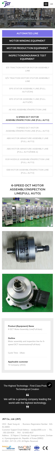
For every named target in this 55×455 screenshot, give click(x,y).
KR (51, 4)
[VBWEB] (8, 4)
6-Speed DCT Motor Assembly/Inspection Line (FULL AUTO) (27, 118)
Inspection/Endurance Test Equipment (27, 57)
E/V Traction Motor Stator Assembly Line (28, 79)
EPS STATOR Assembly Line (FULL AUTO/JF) (27, 100)
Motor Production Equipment (27, 48)
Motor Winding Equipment (27, 40)
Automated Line (27, 33)
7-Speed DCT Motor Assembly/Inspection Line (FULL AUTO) (27, 129)
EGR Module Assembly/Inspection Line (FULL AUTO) (28, 161)
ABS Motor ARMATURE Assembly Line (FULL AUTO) (27, 140)
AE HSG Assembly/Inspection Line (27, 109)
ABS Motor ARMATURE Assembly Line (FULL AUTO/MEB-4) (27, 150)
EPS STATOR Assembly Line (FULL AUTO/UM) (27, 90)
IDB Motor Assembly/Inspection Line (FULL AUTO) (27, 171)
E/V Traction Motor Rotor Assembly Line (27, 69)
